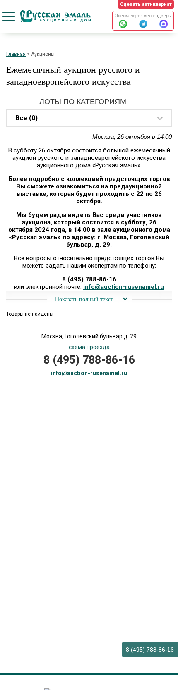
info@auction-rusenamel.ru (123, 286)
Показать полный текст (84, 299)
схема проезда (89, 347)
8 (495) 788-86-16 (150, 649)
